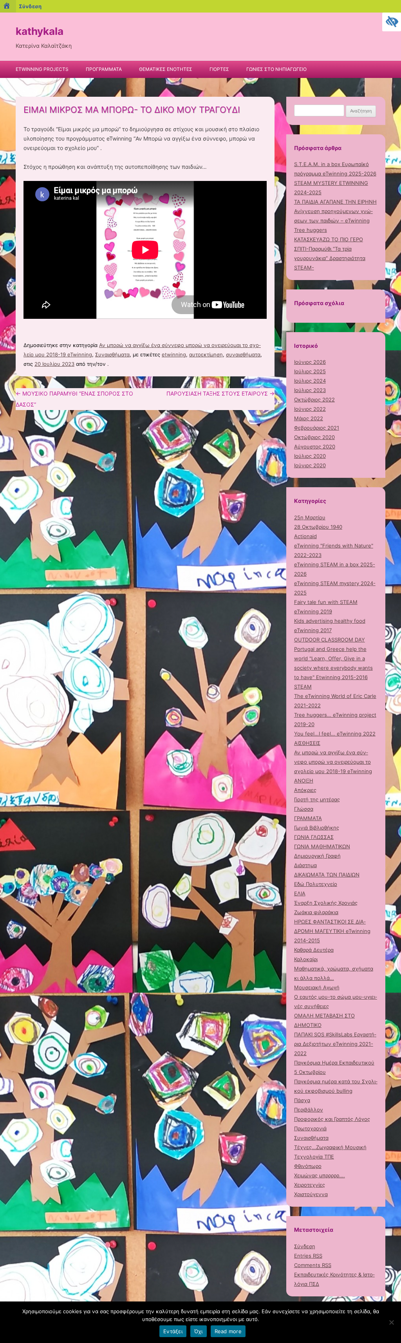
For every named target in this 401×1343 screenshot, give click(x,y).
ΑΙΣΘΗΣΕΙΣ (307, 743)
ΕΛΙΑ (299, 893)
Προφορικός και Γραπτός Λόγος (332, 1119)
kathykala (39, 31)
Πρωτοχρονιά (310, 1128)
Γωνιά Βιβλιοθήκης (316, 827)
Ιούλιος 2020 (310, 456)
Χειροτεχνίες (309, 1185)
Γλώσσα (303, 809)
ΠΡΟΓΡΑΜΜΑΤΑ (104, 69)
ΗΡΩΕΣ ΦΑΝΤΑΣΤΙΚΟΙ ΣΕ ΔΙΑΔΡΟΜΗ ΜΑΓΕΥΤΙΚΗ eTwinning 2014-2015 (332, 931)
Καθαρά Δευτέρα (314, 950)
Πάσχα (302, 1100)
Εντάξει (172, 1331)
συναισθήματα (243, 354)
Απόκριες (305, 790)
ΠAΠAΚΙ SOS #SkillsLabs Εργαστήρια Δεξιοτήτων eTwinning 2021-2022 (335, 1043)
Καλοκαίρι (306, 959)
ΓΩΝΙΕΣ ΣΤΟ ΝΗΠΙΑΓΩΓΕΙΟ (276, 69)
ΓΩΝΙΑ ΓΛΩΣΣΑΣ (314, 837)
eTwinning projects (42, 69)
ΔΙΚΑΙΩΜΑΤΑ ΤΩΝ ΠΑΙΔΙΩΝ (326, 874)
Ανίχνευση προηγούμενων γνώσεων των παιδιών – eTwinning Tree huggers (333, 220)
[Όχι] (391, 1322)
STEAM (303, 686)
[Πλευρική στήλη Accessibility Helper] (391, 22)
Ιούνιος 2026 (310, 362)
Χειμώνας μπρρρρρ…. (319, 1175)
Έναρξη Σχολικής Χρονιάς (326, 903)
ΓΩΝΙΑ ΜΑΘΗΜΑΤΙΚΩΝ (322, 846)
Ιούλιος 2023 (310, 390)
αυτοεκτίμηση (206, 354)
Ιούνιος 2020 (310, 465)
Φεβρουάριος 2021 (316, 428)
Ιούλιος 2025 (310, 371)
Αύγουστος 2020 (314, 446)
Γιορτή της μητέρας (317, 799)
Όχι (198, 1331)
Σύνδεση (304, 1246)
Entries (308, 1256)
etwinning (174, 354)
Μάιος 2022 (308, 418)
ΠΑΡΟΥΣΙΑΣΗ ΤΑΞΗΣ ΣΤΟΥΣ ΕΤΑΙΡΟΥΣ (220, 393)
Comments (312, 1265)
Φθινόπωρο (308, 1166)
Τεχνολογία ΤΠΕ (314, 1156)
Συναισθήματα (112, 354)
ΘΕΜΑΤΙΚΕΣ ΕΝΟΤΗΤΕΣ (165, 69)
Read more (228, 1331)
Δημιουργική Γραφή (317, 856)
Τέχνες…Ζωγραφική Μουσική (330, 1147)
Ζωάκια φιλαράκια (316, 912)
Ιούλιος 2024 (310, 381)
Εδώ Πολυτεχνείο (315, 884)
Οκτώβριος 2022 (314, 399)
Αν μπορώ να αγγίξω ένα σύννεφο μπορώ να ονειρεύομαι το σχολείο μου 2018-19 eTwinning (333, 761)
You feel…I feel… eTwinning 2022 (335, 733)
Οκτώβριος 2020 (314, 437)
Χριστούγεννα (311, 1194)
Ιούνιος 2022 (310, 409)
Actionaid (305, 536)
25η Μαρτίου (309, 517)
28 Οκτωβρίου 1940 (318, 527)
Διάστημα (305, 865)
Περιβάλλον (308, 1109)
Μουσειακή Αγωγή (317, 987)
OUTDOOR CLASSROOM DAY (329, 639)
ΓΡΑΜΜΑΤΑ (308, 818)
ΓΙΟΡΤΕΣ (219, 69)
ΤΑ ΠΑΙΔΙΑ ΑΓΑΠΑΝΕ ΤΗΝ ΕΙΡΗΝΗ (335, 202)
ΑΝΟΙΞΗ (303, 780)
